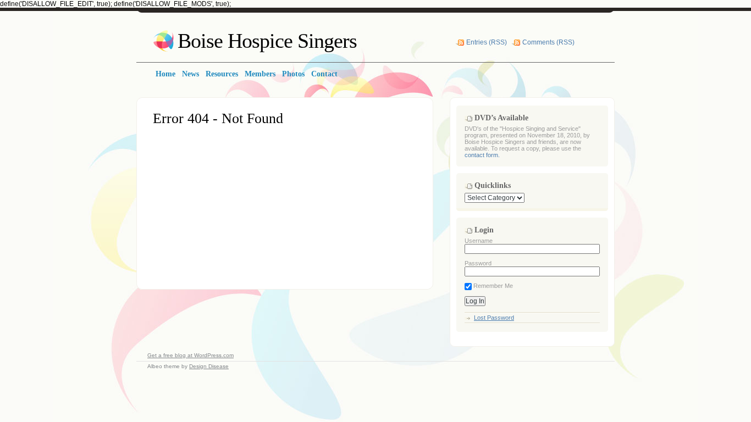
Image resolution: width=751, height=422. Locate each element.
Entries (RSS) (486, 42)
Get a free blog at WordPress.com (190, 355)
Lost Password (494, 317)
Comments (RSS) (548, 42)
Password (478, 263)
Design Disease (209, 366)
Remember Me (492, 285)
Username (479, 240)
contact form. (482, 155)
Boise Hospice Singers (267, 40)
